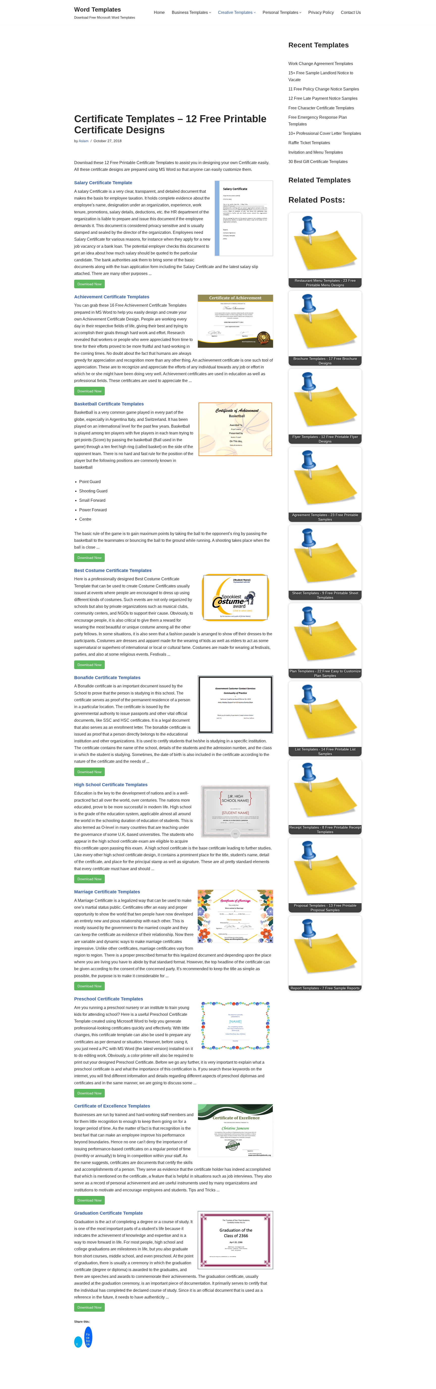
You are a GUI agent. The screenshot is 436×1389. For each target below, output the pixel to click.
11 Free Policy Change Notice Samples (323, 89)
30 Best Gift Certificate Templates (318, 162)
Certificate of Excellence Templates (112, 1106)
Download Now (89, 284)
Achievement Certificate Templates (111, 296)
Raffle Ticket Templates (309, 143)
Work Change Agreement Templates (320, 63)
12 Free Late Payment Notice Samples (323, 98)
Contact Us (351, 12)
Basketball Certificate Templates (109, 403)
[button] (210, 12)
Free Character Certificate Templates (321, 108)
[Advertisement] (173, 75)
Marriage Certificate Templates (107, 891)
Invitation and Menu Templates (315, 152)
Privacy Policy (321, 12)
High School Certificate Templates (111, 784)
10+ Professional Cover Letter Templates (324, 133)
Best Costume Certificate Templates (113, 570)
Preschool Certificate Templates (108, 998)
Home (159, 12)
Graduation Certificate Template (108, 1213)
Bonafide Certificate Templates (107, 677)
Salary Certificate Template (103, 182)
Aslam (84, 141)
